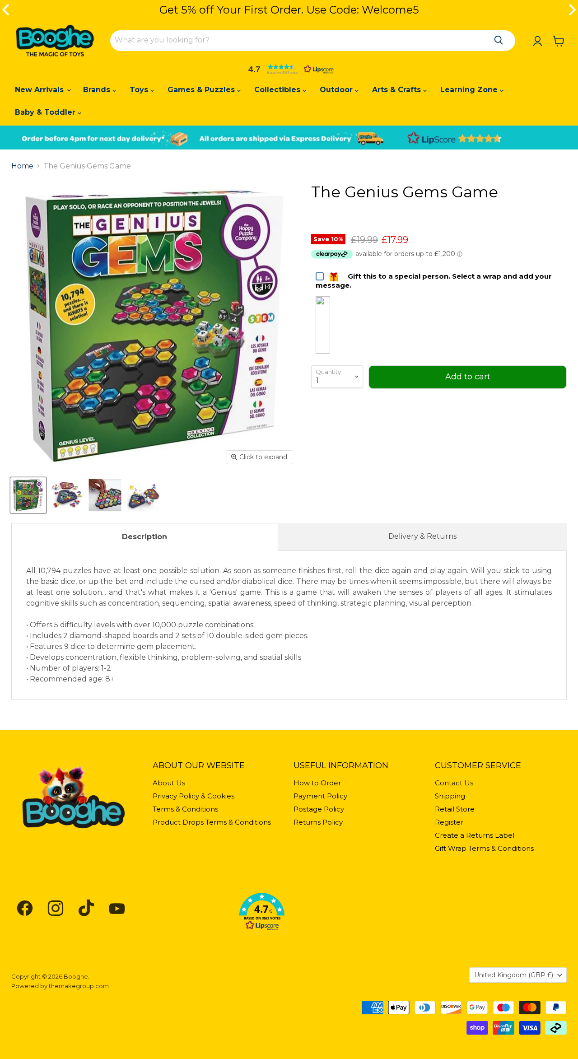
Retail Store (455, 809)
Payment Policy (320, 796)
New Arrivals (40, 89)
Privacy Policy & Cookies (193, 796)
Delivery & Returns (422, 536)
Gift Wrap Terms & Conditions (484, 848)
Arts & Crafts (397, 89)
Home (22, 166)
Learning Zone (470, 89)
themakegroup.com (79, 985)
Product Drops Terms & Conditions (212, 822)
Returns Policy (318, 822)
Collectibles (278, 89)
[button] (289, 69)
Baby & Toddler (46, 112)
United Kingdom (513, 975)
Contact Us (454, 783)
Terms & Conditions (185, 809)
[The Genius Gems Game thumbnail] (28, 495)
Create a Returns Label (474, 835)
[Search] (498, 40)
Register (449, 822)
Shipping (450, 796)
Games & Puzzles (202, 89)
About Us (169, 783)
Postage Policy (319, 809)
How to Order (317, 783)
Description (144, 536)
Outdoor (337, 89)
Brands (97, 89)
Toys (140, 89)
